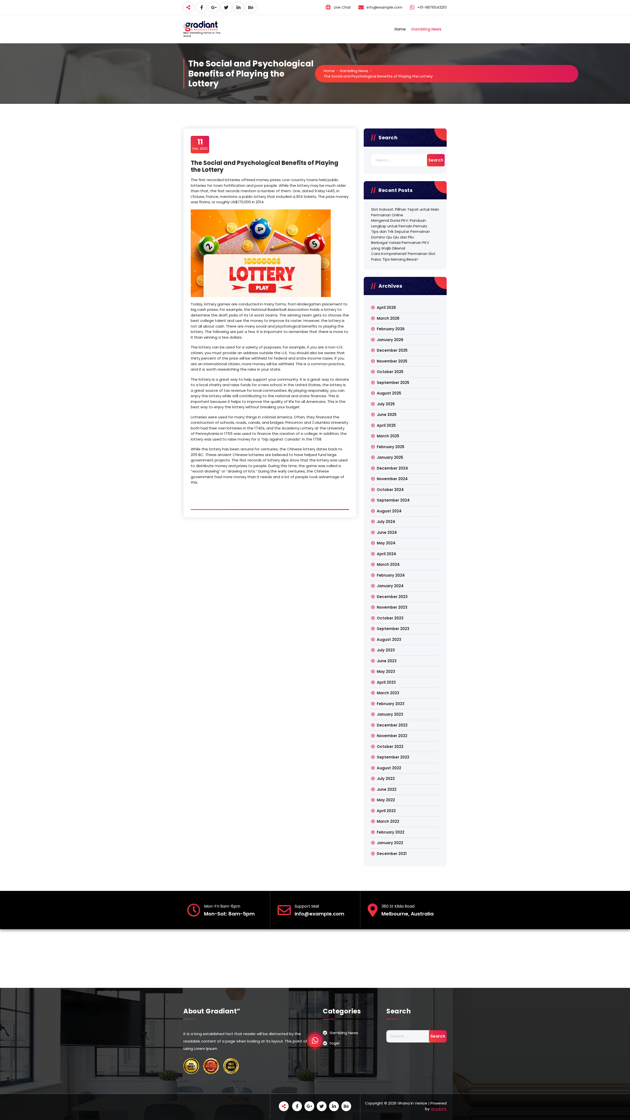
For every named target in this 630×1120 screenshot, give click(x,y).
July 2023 (386, 650)
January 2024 (390, 585)
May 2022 (386, 800)
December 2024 (392, 468)
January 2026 (390, 339)
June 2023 (386, 660)
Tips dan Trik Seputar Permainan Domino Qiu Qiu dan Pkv (400, 234)
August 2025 (389, 393)
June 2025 (386, 414)
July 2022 (386, 778)
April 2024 (386, 553)
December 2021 (392, 853)
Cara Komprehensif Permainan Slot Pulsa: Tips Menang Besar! (403, 256)
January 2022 (390, 842)
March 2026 (388, 318)
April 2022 (386, 810)
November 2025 (392, 361)
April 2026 (386, 307)
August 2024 (389, 511)
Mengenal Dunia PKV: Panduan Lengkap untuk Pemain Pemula (399, 223)
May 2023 (386, 671)
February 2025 (390, 446)
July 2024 (386, 521)
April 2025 (386, 425)
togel (334, 1043)
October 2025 (390, 371)
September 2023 (393, 628)
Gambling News (426, 29)
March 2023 (388, 692)
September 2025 (393, 382)
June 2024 (387, 532)
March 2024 (388, 564)
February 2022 (390, 832)
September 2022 (393, 757)
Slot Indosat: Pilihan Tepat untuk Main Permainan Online (405, 212)
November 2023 (392, 607)
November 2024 (392, 478)
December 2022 (392, 725)
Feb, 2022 (200, 144)
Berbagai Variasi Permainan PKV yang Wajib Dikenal (400, 245)
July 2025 (386, 404)
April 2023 (386, 682)
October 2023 (390, 618)
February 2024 (391, 575)
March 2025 (388, 436)
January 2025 (390, 457)
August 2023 (389, 639)
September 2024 (393, 500)
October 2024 (390, 489)
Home (400, 29)
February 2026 (391, 328)
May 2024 (386, 543)
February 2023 (390, 703)
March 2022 (388, 821)
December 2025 (392, 350)
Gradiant (438, 1108)
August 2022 (389, 768)
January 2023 (390, 714)
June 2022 (386, 789)
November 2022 (392, 735)
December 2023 (392, 596)
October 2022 (390, 746)
